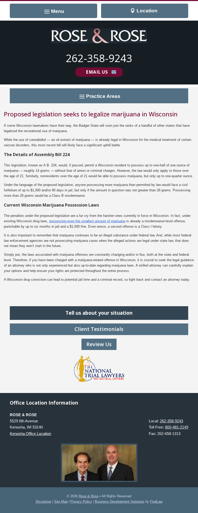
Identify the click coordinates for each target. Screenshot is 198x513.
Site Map (61, 501)
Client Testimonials (99, 329)
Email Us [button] (97, 72)
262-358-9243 (99, 58)
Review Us (99, 344)
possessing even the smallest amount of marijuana (87, 221)
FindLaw (156, 501)
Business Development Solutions (119, 501)
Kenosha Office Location (30, 433)
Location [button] (147, 10)
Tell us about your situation (99, 313)
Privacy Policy (81, 501)
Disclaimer (43, 501)
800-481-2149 (176, 427)
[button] (53, 11)
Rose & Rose (88, 496)
